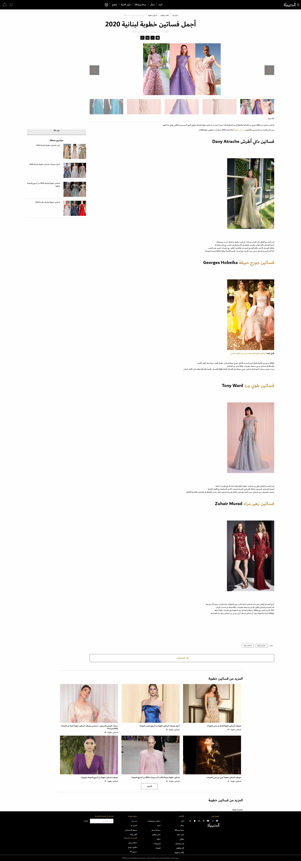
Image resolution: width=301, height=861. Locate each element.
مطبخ (114, 4)
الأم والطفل (180, 848)
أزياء (160, 4)
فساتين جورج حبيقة (256, 263)
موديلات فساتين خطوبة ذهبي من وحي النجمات (224, 777)
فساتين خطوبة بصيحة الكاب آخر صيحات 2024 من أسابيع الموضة (156, 777)
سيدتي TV (133, 851)
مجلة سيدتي (132, 842)
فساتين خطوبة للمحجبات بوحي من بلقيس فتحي (248, 353)
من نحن (134, 821)
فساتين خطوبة (152, 15)
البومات (157, 848)
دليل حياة (180, 834)
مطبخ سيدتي (132, 847)
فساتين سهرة (248, 645)
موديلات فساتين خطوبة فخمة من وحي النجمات (224, 725)
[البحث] (11, 4)
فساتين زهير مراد (258, 504)
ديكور (158, 839)
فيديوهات (156, 843)
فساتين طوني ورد (259, 386)
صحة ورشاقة (140, 4)
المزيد (149, 786)
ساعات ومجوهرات (153, 821)
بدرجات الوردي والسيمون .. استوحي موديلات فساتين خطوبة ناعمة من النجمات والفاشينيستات (89, 727)
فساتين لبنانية (261, 645)
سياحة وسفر (155, 830)
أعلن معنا (133, 834)
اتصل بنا (134, 825)
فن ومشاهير (179, 843)
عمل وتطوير (156, 834)
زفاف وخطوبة (165, 15)
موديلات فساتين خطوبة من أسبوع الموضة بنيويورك (99, 777)
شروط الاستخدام (131, 830)
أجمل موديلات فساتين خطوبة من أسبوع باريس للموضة (160, 725)
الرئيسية (175, 15)
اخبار (158, 825)
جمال (152, 4)
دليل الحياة (126, 4)
